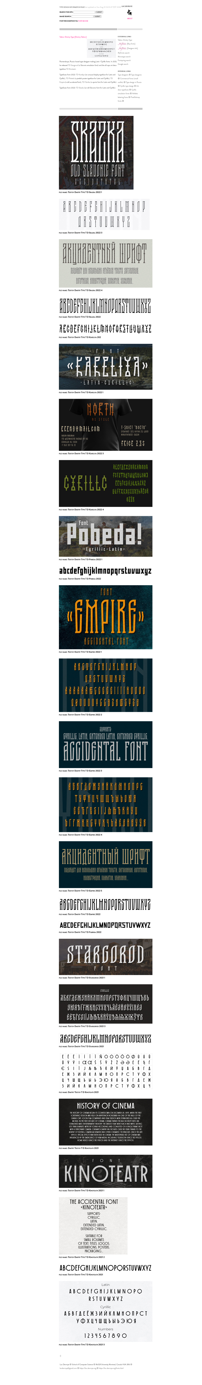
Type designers (123, 74)
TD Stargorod (73, 65)
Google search (123, 64)
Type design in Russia (133, 82)
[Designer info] (132, 48)
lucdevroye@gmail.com (68, 1368)
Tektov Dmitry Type (125, 40)
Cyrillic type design (127, 86)
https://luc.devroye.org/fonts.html (111, 1368)
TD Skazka (80, 87)
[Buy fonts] (131, 43)
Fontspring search (124, 60)
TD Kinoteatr (71, 69)
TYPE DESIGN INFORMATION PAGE (72, 7)
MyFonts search (124, 53)
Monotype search (124, 56)
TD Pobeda (70, 78)
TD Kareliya (80, 74)
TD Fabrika (86, 82)
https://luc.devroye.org (88, 1368)
